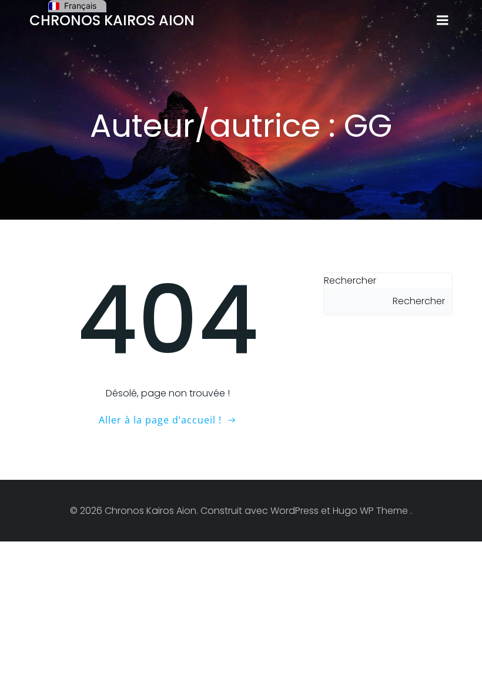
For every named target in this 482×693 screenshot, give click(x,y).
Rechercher (350, 280)
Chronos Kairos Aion (112, 20)
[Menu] (443, 21)
